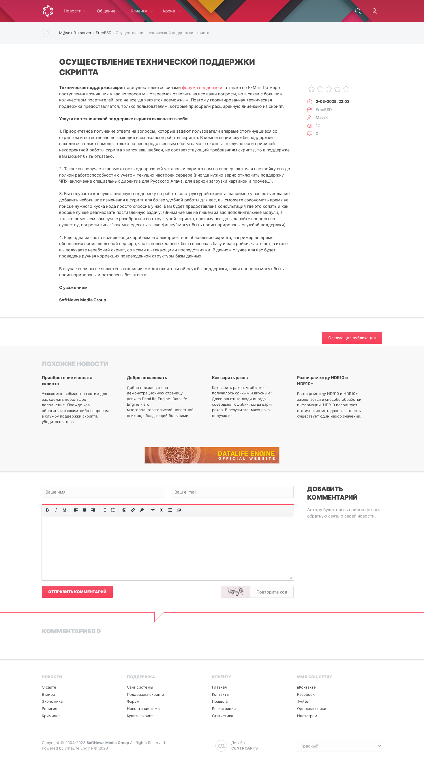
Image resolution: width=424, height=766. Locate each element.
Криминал (51, 715)
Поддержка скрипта (145, 694)
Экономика (52, 701)
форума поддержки (202, 87)
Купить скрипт (140, 715)
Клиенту (139, 10)
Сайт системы (140, 687)
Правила (220, 701)
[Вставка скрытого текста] (179, 510)
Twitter (303, 701)
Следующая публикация (352, 337)
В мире (48, 694)
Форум (133, 701)
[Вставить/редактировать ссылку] (133, 510)
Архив (168, 10)
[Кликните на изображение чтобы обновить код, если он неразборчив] (235, 592)
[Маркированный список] (104, 510)
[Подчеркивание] (64, 510)
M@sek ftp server (75, 32)
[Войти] (374, 11)
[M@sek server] (48, 11)
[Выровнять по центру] (84, 510)
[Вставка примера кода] (161, 510)
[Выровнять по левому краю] (76, 510)
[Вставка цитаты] (153, 510)
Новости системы (143, 708)
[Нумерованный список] (113, 510)
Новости (73, 10)
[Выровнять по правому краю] (93, 510)
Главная (219, 687)
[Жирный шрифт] (47, 510)
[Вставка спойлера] (170, 510)
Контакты (220, 694)
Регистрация (224, 708)
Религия (49, 708)
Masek (322, 117)
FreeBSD (103, 32)
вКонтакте (306, 687)
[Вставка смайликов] (124, 510)
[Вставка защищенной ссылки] (141, 510)
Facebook (306, 694)
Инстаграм (307, 715)
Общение (106, 10)
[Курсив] (56, 510)
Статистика (222, 715)
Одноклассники (311, 708)
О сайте (49, 687)
